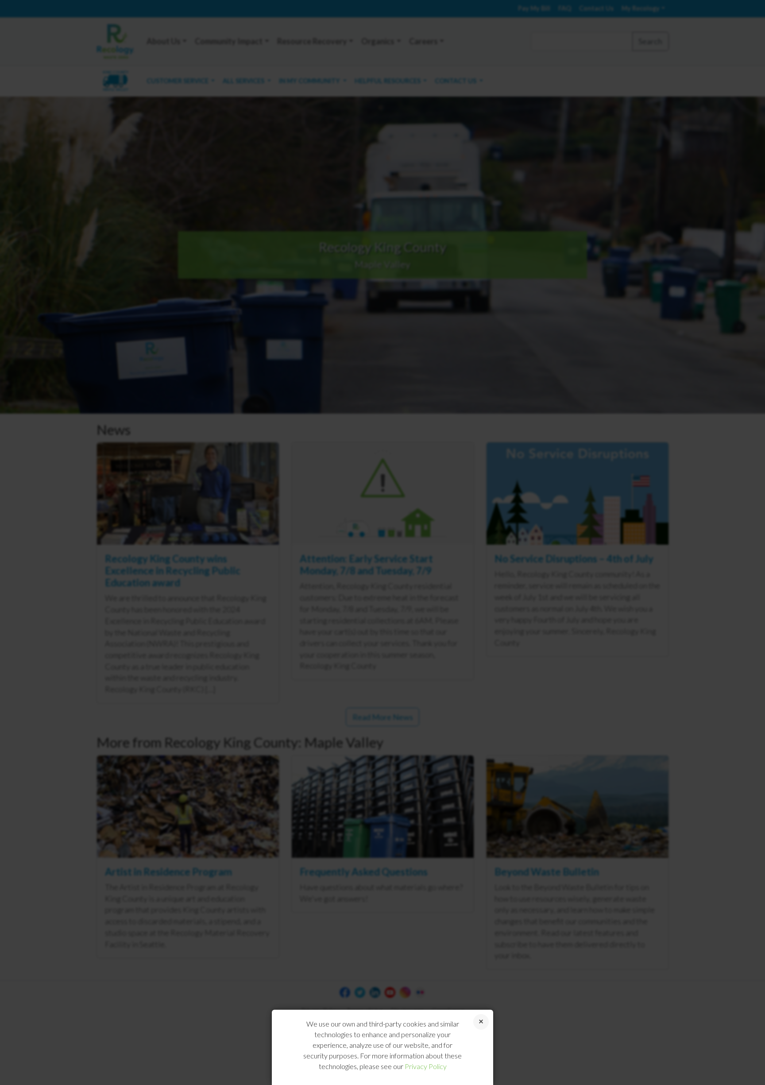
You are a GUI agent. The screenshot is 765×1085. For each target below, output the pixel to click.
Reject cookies (481, 1022)
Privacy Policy (426, 1066)
